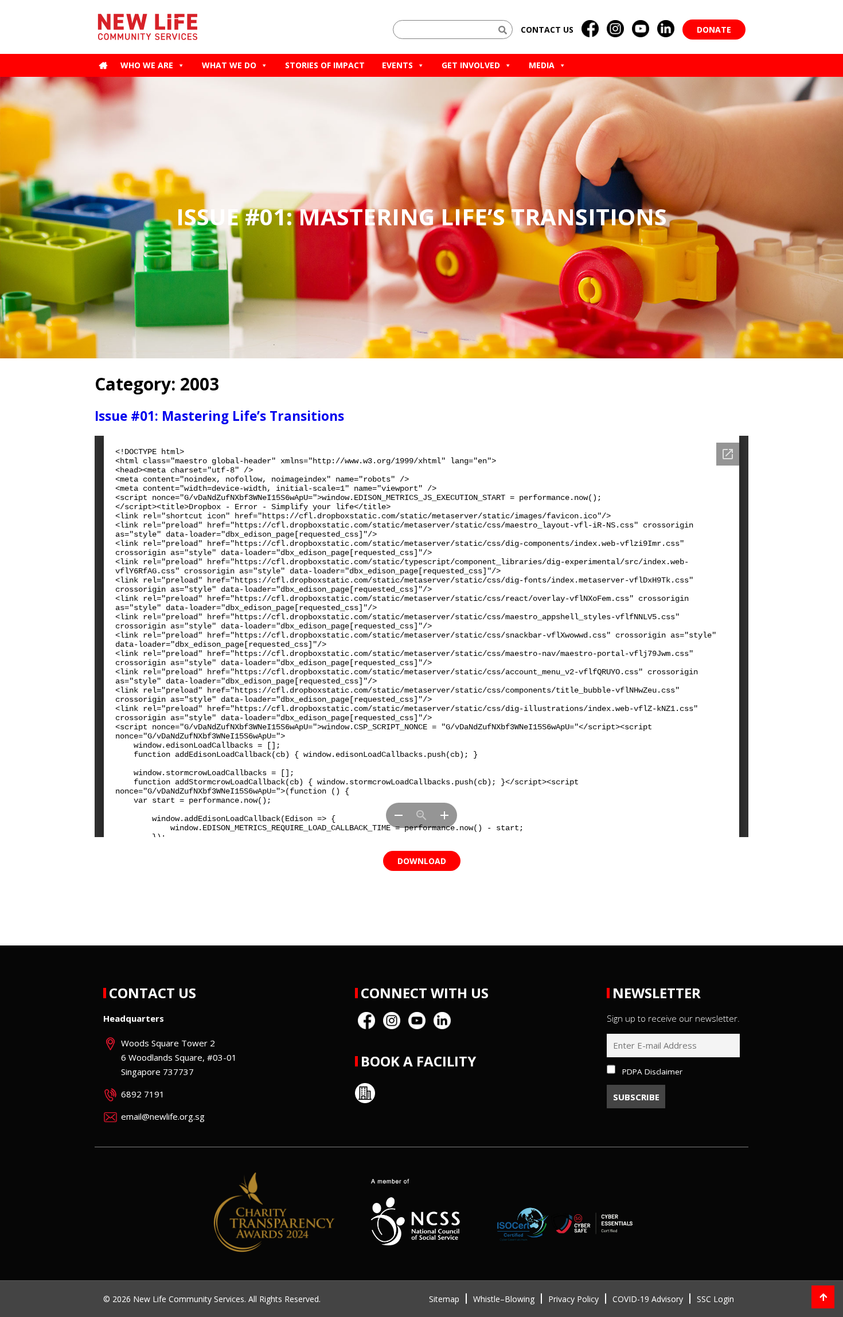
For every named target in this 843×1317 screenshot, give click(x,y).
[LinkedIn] (665, 29)
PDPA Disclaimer (652, 1071)
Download (421, 860)
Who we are (146, 65)
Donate (714, 29)
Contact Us (152, 992)
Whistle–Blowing (503, 1298)
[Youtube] (640, 29)
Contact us (547, 29)
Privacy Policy (573, 1298)
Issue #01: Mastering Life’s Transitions (219, 416)
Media (542, 65)
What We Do (229, 65)
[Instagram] (615, 29)
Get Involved (471, 65)
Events (397, 65)
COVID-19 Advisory (647, 1298)
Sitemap (444, 1298)
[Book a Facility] (365, 1093)
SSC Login (715, 1298)
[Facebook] (590, 29)
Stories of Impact (325, 65)
